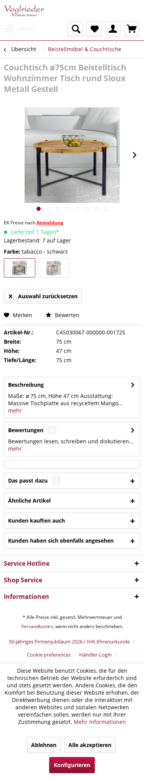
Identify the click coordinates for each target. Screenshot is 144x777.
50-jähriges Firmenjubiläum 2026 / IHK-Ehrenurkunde (69, 641)
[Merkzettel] (94, 29)
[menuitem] (20, 29)
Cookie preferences (49, 654)
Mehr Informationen (100, 721)
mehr (15, 410)
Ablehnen (43, 745)
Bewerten (66, 315)
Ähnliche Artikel (29, 500)
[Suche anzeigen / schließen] (75, 29)
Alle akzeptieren (89, 745)
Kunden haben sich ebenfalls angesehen (61, 540)
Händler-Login (95, 654)
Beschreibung (26, 384)
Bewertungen (25, 430)
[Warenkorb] (131, 29)
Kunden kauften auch (36, 520)
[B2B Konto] (113, 29)
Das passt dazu (33, 480)
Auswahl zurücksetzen (48, 296)
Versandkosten (37, 626)
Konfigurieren (72, 765)
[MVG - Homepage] (24, 10)
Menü (27, 28)
